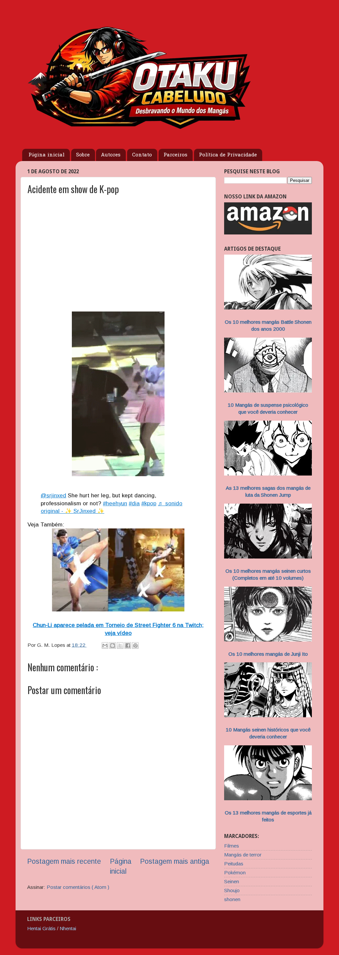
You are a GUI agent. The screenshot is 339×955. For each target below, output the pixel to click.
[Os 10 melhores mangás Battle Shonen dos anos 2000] (268, 308)
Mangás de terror (243, 854)
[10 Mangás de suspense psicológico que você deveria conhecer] (268, 391)
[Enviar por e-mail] (105, 645)
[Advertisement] (118, 257)
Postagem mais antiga (174, 861)
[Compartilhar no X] (120, 645)
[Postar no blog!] (112, 645)
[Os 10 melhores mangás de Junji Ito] (268, 640)
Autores (111, 155)
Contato (142, 155)
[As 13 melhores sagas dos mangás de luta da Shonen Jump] (268, 474)
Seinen (231, 881)
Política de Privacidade (228, 155)
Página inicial (46, 155)
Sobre (83, 155)
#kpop (148, 503)
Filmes (231, 846)
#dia (134, 503)
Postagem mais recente (64, 861)
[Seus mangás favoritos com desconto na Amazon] (268, 232)
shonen (232, 899)
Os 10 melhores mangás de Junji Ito (268, 654)
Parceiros (175, 155)
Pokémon (235, 872)
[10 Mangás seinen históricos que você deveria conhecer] (268, 715)
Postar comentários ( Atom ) (78, 887)
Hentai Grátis (41, 928)
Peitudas (233, 863)
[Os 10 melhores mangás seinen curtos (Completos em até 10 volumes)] (268, 557)
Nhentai (68, 928)
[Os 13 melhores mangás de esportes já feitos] (268, 798)
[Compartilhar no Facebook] (127, 645)
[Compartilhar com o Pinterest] (135, 645)
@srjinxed (53, 495)
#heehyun (115, 503)
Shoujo (232, 890)
